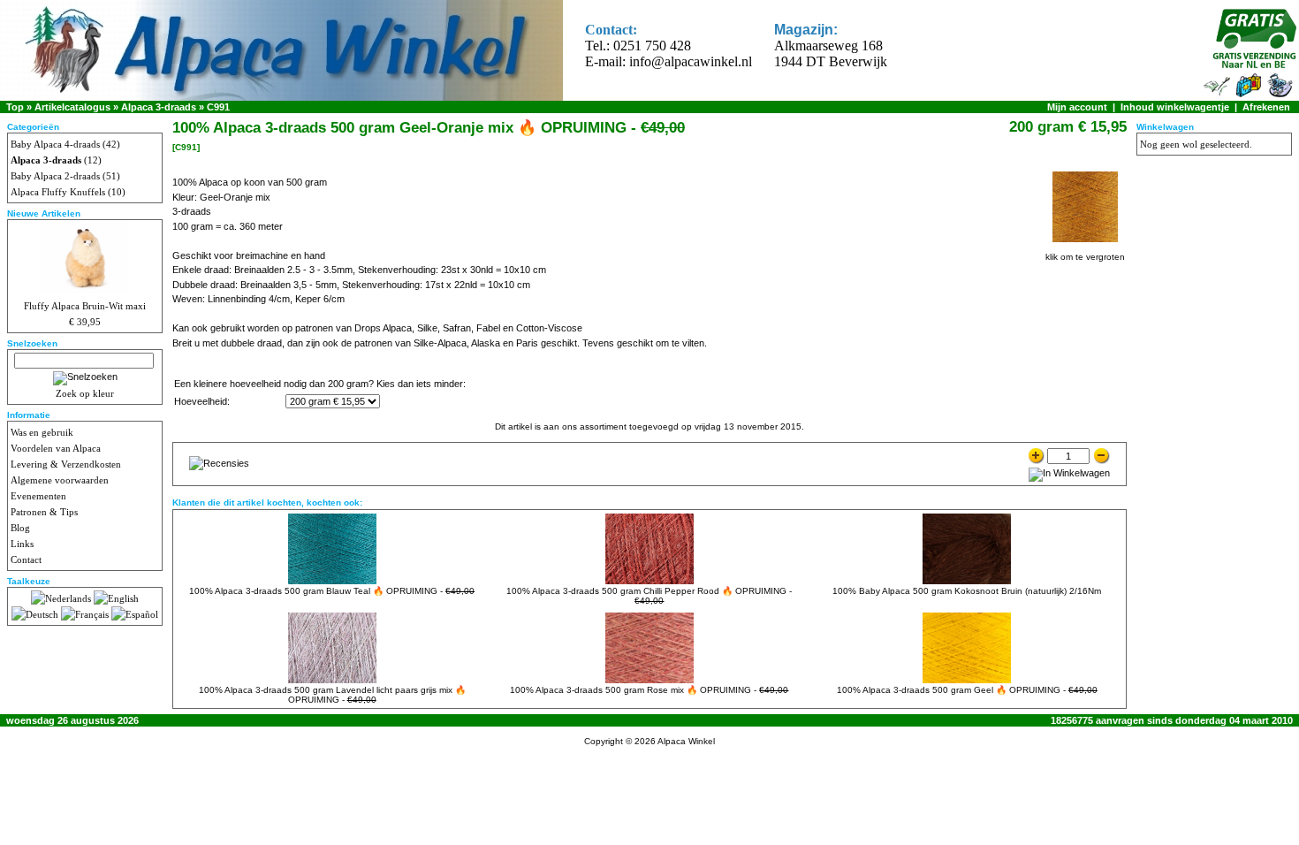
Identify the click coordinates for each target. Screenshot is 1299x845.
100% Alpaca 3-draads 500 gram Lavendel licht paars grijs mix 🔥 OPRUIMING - (332, 694)
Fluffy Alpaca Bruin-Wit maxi (85, 306)
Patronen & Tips (44, 511)
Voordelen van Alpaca (56, 448)
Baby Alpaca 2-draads (55, 176)
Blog (20, 527)
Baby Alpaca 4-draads (55, 144)
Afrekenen (1266, 107)
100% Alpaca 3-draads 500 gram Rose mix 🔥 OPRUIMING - (649, 690)
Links (22, 543)
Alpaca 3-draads (158, 107)
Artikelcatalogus (72, 107)
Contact (26, 559)
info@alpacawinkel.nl (690, 61)
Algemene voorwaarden (60, 480)
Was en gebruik (42, 432)
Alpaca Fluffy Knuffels (58, 192)
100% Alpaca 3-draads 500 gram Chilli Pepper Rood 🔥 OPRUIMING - (649, 595)
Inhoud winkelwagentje (1174, 107)
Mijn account (1077, 107)
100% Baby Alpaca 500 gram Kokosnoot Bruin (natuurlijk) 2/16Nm (966, 591)
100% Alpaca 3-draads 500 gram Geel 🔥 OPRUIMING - (967, 690)
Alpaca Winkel (686, 741)
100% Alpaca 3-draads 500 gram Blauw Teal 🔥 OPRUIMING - (332, 591)
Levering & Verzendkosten (66, 464)
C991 (218, 107)
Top (15, 107)
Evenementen (38, 496)
